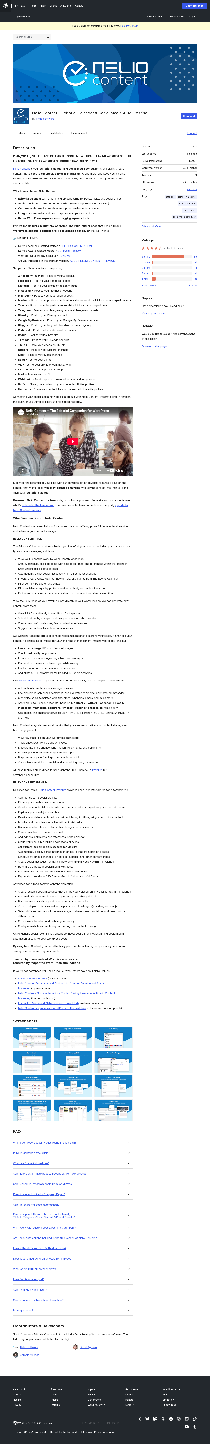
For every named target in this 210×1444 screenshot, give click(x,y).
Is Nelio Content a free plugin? (31, 1153)
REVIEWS (65, 255)
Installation (56, 133)
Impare (91, 1389)
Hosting (17, 1399)
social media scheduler (184, 217)
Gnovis (17, 1394)
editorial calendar (187, 203)
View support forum (153, 313)
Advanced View (151, 226)
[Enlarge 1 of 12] (46, 1031)
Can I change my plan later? (30, 1289)
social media (189, 210)
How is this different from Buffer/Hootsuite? (39, 1248)
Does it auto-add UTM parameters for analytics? (42, 1258)
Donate (130, 1399)
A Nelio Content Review (32, 978)
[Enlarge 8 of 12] (87, 1079)
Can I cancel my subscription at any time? (38, 1300)
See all (193, 285)
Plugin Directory (22, 16)
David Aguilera (88, 1347)
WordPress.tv (96, 1404)
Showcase (56, 1389)
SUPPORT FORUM (69, 250)
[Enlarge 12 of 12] (128, 1104)
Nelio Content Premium (52, 790)
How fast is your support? (28, 1279)
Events (129, 1394)
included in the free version (38, 505)
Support (192, 133)
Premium (97, 770)
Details (21, 133)
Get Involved (132, 1389)
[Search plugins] (48, 37)
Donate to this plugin (154, 346)
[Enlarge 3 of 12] (128, 1031)
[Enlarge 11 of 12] (87, 1104)
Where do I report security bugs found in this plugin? (44, 1142)
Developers (94, 1399)
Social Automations (30, 680)
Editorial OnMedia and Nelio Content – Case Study (48, 1003)
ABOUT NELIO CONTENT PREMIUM (93, 260)
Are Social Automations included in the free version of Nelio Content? (55, 1238)
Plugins (54, 1399)
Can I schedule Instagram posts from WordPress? (43, 1184)
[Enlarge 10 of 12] (46, 1104)
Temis (54, 1394)
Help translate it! (129, 25)
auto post (170, 197)
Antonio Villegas (29, 1355)
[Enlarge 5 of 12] (87, 1055)
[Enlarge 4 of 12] (46, 1055)
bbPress (169, 1399)
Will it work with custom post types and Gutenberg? (44, 1227)
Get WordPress (195, 5)
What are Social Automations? (31, 1163)
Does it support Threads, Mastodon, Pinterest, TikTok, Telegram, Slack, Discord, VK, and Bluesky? (44, 1216)
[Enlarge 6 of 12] (128, 1055)
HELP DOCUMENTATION (76, 246)
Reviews (37, 133)
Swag (129, 1404)
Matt (166, 1394)
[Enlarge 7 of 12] (46, 1079)
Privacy (17, 1404)
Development (79, 133)
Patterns (55, 1404)
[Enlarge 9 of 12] (128, 1079)
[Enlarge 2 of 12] (87, 1031)
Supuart (92, 1394)
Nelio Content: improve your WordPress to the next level (52, 1008)
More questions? (23, 1310)
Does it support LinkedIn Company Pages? (39, 1194)
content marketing (187, 197)
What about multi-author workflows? (35, 1269)
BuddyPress (171, 1404)
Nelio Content (21, 168)
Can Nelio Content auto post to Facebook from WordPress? (49, 1173)
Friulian (48, 1423)
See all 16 (192, 189)
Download (189, 116)
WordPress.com (173, 1389)
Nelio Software (45, 118)
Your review (149, 285)
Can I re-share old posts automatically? (37, 1204)
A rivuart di (19, 1389)
